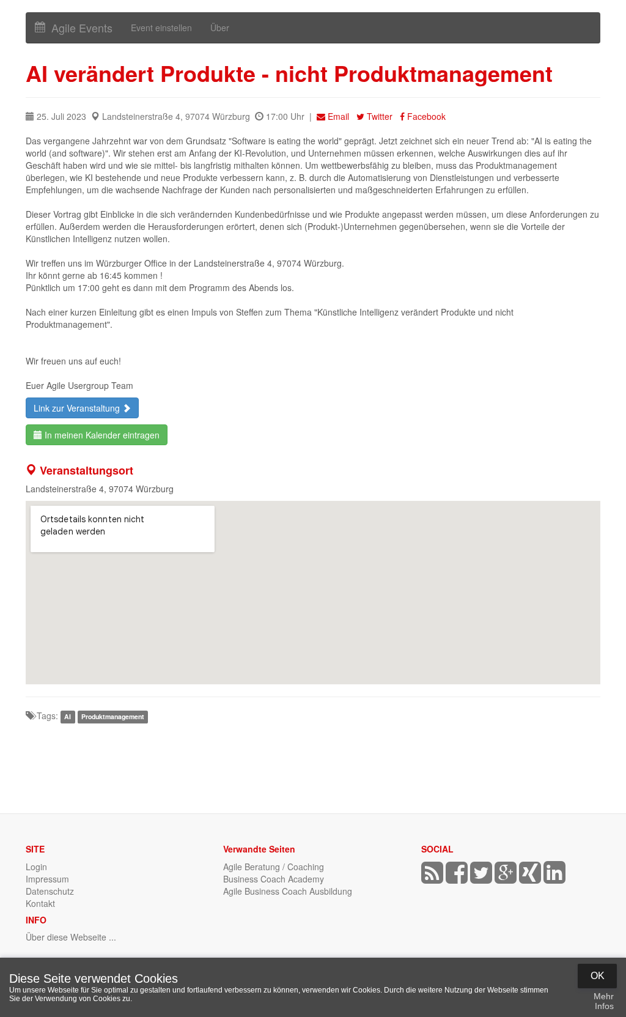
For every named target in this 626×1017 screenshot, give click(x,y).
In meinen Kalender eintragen (101, 435)
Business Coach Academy (273, 879)
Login (36, 866)
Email (338, 116)
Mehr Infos (604, 1001)
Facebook (425, 116)
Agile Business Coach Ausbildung (287, 891)
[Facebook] (457, 878)
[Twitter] (481, 878)
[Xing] (530, 878)
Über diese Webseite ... (71, 937)
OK (598, 976)
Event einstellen (161, 27)
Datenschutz (50, 891)
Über (219, 27)
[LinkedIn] (554, 878)
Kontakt (40, 903)
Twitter (379, 116)
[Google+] (506, 878)
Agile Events (78, 27)
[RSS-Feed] (432, 878)
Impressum (47, 879)
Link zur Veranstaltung (78, 408)
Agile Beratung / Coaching (273, 866)
